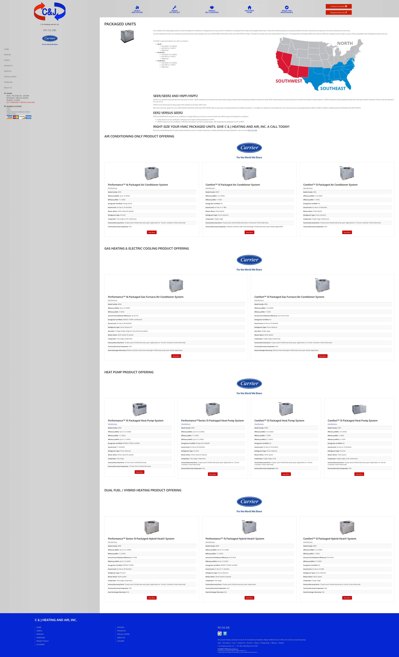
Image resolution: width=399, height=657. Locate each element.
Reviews (7, 55)
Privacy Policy (42, 641)
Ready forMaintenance (287, 11)
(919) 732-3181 (252, 130)
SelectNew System (137, 11)
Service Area (93, 92)
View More (151, 232)
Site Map (120, 641)
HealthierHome (249, 11)
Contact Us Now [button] (337, 6)
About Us (8, 88)
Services (7, 71)
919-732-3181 (224, 627)
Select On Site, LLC (233, 649)
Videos (7, 60)
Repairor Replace (174, 11)
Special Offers (10, 77)
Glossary (40, 644)
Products (8, 66)
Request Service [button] (337, 12)
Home (6, 49)
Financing (8, 82)
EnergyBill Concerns (212, 11)
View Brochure (112, 188)
